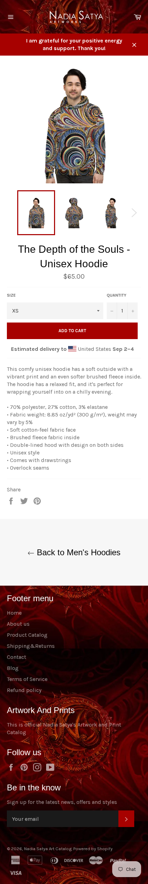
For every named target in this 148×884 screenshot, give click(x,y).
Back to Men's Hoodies (77, 552)
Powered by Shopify (93, 848)
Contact (16, 657)
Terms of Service (27, 679)
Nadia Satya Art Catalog (48, 848)
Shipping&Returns (31, 646)
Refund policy (24, 690)
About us (18, 624)
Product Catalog (27, 635)
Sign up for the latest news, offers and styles (62, 802)
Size (11, 295)
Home (14, 612)
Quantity (116, 295)
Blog (13, 668)
